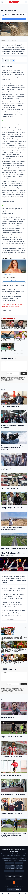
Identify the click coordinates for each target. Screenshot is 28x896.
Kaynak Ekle (15, 18)
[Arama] (2, 2)
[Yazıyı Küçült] (6, 60)
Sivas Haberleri (18, 862)
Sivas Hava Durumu (9, 870)
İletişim (20, 876)
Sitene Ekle (18, 879)
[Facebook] (13, 60)
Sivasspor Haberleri (10, 865)
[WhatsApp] (8, 60)
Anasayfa (4, 7)
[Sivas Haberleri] (14, 2)
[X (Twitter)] (11, 60)
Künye (14, 876)
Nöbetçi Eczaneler (19, 870)
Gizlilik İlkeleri (10, 879)
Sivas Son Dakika (9, 862)
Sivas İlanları (19, 865)
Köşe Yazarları (19, 868)
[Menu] (26, 2)
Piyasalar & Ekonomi (10, 868)
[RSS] (14, 882)
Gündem (10, 7)
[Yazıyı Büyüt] (3, 60)
